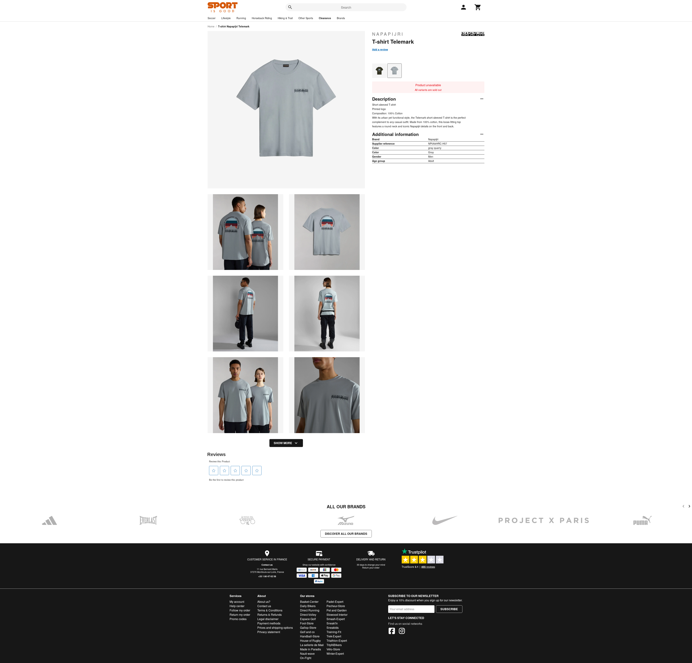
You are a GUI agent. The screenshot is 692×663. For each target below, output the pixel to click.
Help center (237, 606)
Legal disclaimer (267, 619)
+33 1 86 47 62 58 (267, 576)
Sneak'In (332, 623)
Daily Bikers (308, 606)
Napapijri (388, 34)
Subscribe (449, 609)
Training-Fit (334, 632)
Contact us (267, 564)
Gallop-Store (308, 627)
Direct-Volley (308, 615)
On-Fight (305, 658)
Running (241, 18)
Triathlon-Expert (337, 640)
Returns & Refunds (269, 615)
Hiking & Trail (285, 18)
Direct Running (309, 610)
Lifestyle (226, 18)
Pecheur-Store (336, 606)
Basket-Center (309, 602)
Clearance (325, 18)
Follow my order (240, 610)
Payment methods (268, 623)
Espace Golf (308, 619)
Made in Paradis (310, 649)
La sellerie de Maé (312, 645)
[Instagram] (401, 631)
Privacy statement (268, 632)
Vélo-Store (333, 649)
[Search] (290, 7)
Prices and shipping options (275, 627)
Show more (283, 443)
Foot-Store (307, 623)
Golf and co (307, 632)
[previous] (683, 507)
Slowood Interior (337, 615)
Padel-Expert (335, 602)
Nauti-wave (307, 653)
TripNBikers (334, 645)
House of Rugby (310, 640)
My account (237, 602)
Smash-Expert (336, 619)
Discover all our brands (346, 534)
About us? (263, 602)
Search (346, 7)
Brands (341, 18)
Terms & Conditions (269, 610)
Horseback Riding (262, 18)
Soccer (212, 18)
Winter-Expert (335, 653)
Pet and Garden (337, 610)
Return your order (371, 567)
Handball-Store (310, 636)
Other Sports (305, 18)
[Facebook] (391, 631)
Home (211, 26)
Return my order (240, 615)
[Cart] (478, 7)
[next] (689, 507)
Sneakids (333, 627)
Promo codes (238, 619)
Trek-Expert (334, 636)
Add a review (380, 49)
